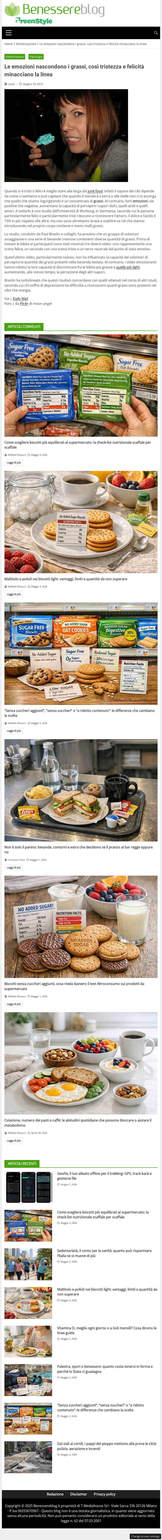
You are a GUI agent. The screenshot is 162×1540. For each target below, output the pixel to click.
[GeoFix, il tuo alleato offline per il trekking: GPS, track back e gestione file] (28, 1187)
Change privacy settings (145, 1536)
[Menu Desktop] (8, 33)
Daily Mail (20, 298)
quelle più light (128, 267)
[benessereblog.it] (54, 13)
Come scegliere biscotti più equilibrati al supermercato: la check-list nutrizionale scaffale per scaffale (103, 1214)
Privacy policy (104, 1494)
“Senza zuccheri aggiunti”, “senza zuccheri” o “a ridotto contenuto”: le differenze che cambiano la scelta (100, 1407)
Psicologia (36, 57)
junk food (95, 191)
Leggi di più (14, 462)
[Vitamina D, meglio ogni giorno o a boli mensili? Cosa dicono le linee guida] (28, 1342)
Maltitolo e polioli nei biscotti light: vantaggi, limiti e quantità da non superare (65, 579)
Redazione (55, 1494)
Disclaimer (78, 1494)
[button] (156, 32)
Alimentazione (15, 57)
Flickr (24, 303)
